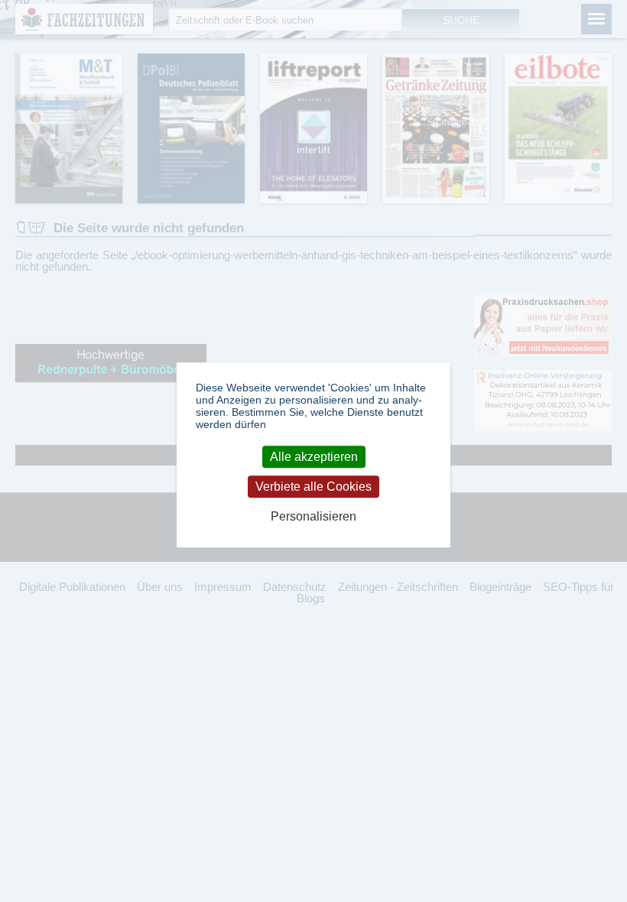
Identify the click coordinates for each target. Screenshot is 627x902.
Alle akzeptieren (314, 456)
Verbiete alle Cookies (313, 486)
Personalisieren (313, 517)
